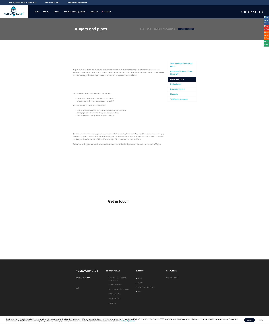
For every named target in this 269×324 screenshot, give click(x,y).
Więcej (261, 320)
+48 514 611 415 (114, 294)
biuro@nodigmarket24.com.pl (119, 289)
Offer (149, 29)
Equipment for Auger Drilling (166, 29)
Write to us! (150, 221)
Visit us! (87, 221)
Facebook (112, 303)
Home (142, 29)
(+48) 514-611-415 (115, 284)
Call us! (119, 221)
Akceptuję (249, 320)
